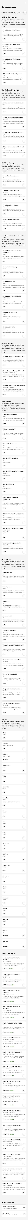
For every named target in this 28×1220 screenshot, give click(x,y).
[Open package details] (23, 968)
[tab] (9, 12)
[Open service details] (23, 39)
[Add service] (23, 737)
